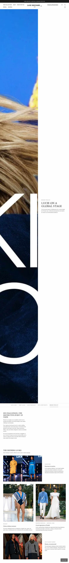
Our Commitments (43, 405)
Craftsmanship (31, 405)
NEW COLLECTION (7, 4)
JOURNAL (10, 7)
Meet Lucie (22, 405)
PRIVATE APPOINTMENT (52, 4)
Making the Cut (54, 405)
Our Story (14, 405)
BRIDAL (5, 7)
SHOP (14, 4)
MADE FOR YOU (20, 4)
